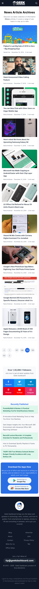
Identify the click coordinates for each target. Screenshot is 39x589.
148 (22, 350)
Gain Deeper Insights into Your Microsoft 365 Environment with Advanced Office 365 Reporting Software (19, 427)
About (10, 536)
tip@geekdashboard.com (20, 560)
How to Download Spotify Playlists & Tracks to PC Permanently (19, 445)
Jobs (29, 536)
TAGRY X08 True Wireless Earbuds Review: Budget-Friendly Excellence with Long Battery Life (18, 454)
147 (17, 350)
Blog (10, 532)
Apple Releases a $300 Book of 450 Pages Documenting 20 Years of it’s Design (18, 331)
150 (32, 350)
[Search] (36, 3)
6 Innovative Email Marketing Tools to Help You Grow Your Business (18, 418)
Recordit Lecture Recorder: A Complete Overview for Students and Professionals (18, 436)
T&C (28, 544)
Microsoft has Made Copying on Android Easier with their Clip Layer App (17, 173)
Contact (10, 540)
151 (4, 356)
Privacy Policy (29, 540)
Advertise (28, 532)
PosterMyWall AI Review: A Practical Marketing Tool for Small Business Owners (18, 409)
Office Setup (10, 548)
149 (27, 350)
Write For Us (10, 544)
